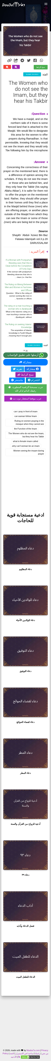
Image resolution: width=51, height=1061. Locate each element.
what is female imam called (25, 441)
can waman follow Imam (25, 416)
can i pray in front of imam (25, 411)
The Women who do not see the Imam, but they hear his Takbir (26, 435)
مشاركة (27, 362)
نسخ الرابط (40, 67)
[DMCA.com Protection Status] (30, 1057)
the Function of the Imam (25, 429)
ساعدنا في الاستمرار (24, 1053)
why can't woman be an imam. (25, 446)
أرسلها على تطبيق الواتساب (23, 354)
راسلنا (37, 1053)
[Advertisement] (25, 481)
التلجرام (35, 380)
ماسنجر (18, 380)
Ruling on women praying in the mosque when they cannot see (29, 422)
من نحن (44, 1053)
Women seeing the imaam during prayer (28, 452)
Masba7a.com (33, 1050)
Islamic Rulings (32, 74)
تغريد (19, 369)
